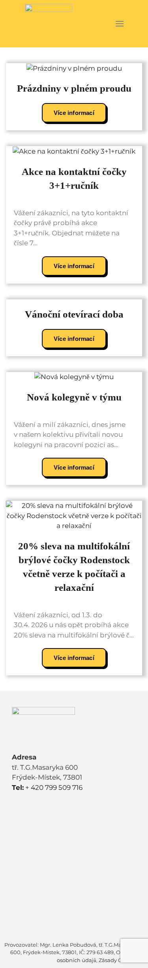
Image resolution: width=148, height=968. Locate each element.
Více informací (74, 112)
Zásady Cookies (118, 960)
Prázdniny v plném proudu (74, 88)
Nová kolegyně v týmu (74, 397)
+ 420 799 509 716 (47, 787)
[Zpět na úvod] (48, 23)
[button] (119, 23)
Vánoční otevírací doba (74, 314)
